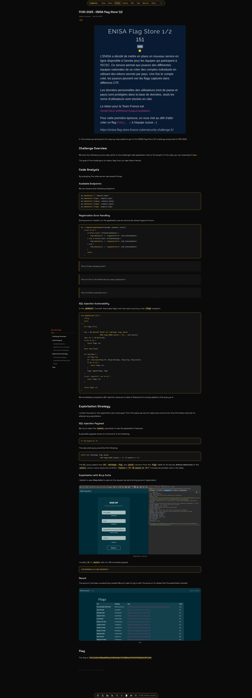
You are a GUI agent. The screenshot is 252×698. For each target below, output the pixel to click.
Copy (197, 195)
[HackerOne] (112, 695)
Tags (138, 3)
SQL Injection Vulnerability (61, 350)
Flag (53, 367)
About (110, 3)
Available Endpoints (59, 344)
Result (55, 363)
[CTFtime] (126, 695)
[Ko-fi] (131, 695)
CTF (81, 20)
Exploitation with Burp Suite (61, 360)
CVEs (132, 3)
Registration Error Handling (61, 347)
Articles (117, 3)
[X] (102, 695)
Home (103, 3)
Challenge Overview (59, 336)
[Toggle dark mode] (161, 3)
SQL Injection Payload (59, 357)
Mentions (146, 3)
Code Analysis (57, 340)
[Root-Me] (121, 695)
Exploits (125, 3)
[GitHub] (98, 695)
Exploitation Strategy (60, 354)
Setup (154, 3)
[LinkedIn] (107, 695)
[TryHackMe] (117, 695)
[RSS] (136, 695)
